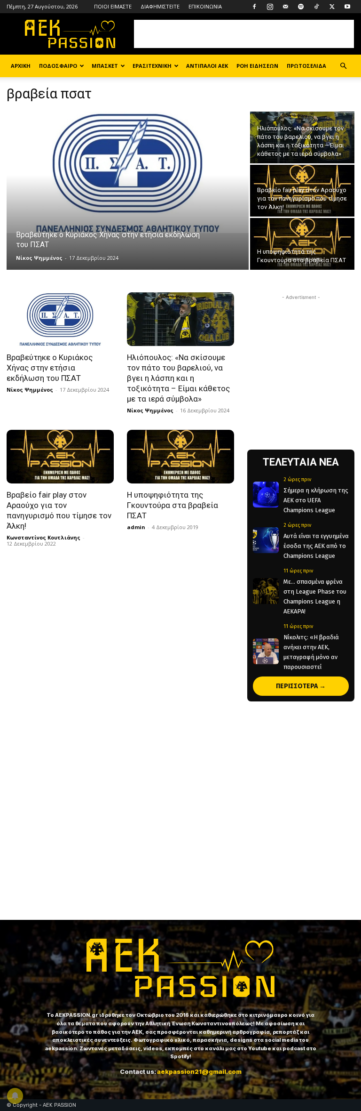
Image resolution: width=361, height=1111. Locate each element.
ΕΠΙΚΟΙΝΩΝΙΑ (205, 6)
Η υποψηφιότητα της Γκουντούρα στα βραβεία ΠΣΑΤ (172, 505)
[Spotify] (301, 6)
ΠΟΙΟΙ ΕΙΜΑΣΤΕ (113, 6)
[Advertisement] (244, 34)
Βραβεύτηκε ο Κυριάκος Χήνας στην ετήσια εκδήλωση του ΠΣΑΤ (50, 368)
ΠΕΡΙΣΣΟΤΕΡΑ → (301, 686)
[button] (343, 66)
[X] (332, 6)
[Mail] (285, 6)
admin (136, 527)
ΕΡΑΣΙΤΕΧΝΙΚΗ (152, 65)
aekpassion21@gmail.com (199, 1071)
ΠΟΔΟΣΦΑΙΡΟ (58, 65)
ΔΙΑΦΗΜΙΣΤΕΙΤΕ (160, 6)
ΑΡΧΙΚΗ (21, 65)
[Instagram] (270, 6)
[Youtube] (347, 6)
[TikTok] (316, 6)
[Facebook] (254, 6)
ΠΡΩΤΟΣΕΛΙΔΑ (306, 65)
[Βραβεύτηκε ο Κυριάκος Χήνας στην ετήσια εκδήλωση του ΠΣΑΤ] (128, 172)
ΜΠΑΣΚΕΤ (105, 65)
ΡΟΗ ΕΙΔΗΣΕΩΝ (257, 65)
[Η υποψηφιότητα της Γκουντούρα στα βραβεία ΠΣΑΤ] (302, 244)
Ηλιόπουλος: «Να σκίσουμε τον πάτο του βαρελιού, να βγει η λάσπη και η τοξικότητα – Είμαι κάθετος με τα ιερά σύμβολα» (178, 378)
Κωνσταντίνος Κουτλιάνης (43, 537)
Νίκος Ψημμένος (39, 257)
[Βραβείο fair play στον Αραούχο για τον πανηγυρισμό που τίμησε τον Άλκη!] (302, 191)
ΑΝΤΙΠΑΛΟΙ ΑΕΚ (207, 65)
